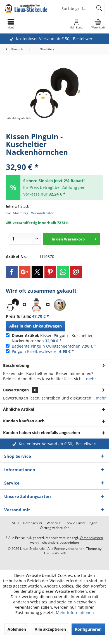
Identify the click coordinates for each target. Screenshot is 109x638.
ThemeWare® (55, 553)
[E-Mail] (76, 272)
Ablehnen (17, 629)
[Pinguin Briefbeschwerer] (60, 305)
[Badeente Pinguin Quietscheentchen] (36, 305)
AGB (15, 523)
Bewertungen (16, 390)
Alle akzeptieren (50, 629)
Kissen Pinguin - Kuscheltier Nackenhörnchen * (52, 338)
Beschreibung (16, 365)
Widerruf (53, 523)
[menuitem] (98, 23)
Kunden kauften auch (23, 420)
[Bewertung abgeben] (54, 159)
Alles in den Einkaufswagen (35, 326)
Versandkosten (91, 537)
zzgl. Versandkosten (38, 213)
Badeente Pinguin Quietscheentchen (46, 346)
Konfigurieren (88, 629)
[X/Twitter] (37, 272)
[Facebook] (12, 272)
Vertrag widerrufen (54, 528)
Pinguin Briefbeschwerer (35, 351)
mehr (90, 378)
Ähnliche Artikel (18, 409)
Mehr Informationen (75, 612)
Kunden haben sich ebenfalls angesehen (41, 432)
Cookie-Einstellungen (81, 523)
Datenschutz (32, 523)
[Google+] (24, 272)
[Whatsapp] (63, 272)
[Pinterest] (50, 272)
